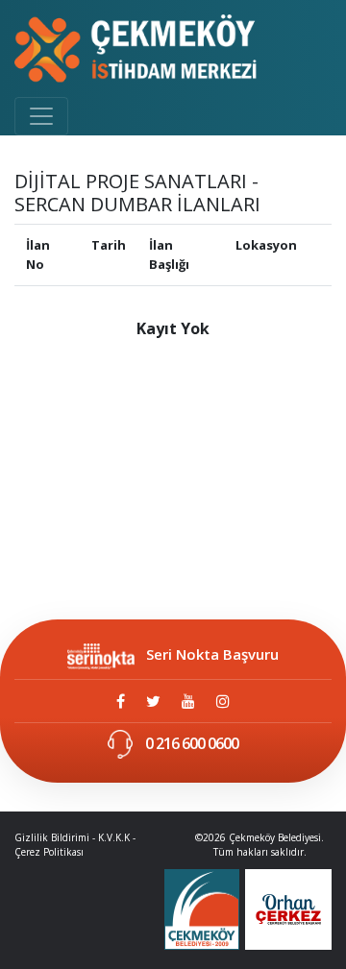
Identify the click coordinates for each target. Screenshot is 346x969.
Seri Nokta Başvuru (212, 654)
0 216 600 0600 (190, 743)
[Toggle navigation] (41, 116)
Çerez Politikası (49, 852)
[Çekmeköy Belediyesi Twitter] (153, 701)
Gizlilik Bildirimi (51, 837)
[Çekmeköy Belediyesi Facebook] (120, 701)
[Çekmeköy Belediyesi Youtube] (188, 701)
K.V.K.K (114, 837)
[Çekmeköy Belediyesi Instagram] (223, 701)
